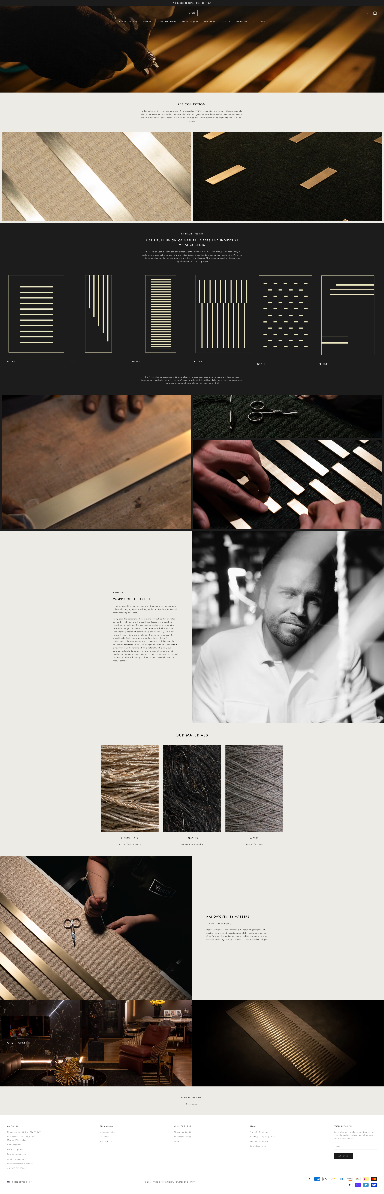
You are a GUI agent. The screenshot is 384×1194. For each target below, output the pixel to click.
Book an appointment (17, 1154)
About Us (225, 21)
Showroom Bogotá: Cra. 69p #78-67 (24, 1132)
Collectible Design (166, 21)
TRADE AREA (241, 21)
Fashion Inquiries (15, 1149)
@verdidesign (192, 1103)
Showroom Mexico (182, 1136)
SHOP (262, 21)
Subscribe (343, 1155)
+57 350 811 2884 (15, 1168)
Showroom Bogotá (182, 1132)
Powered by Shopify (185, 1182)
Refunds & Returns (258, 1146)
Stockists (178, 1141)
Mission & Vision (107, 1132)
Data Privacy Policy (259, 1141)
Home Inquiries (14, 1144)
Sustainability (106, 1141)
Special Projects (190, 21)
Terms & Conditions (259, 1132)
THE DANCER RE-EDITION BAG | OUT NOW (192, 3)
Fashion (147, 21)
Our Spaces (209, 21)
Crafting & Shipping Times (262, 1136)
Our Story (104, 1136)
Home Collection (128, 21)
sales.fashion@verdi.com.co (20, 1163)
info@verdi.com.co (15, 1158)
